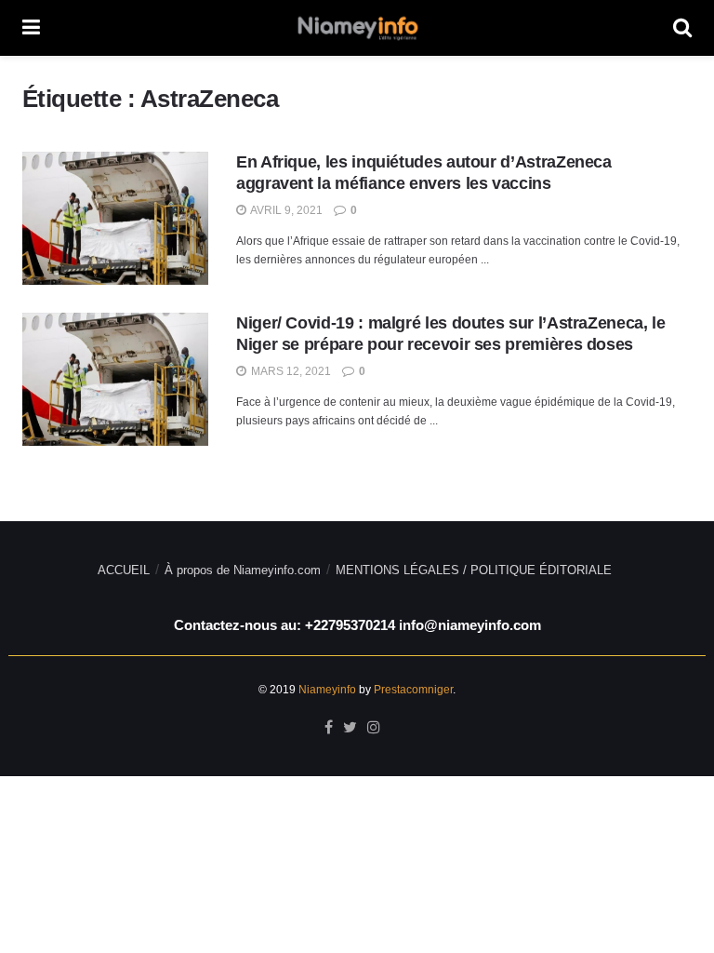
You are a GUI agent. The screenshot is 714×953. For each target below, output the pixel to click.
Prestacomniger (413, 689)
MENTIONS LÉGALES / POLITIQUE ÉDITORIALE (474, 570)
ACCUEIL (124, 570)
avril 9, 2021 (285, 210)
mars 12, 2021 (289, 371)
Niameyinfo (327, 689)
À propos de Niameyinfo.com (243, 570)
